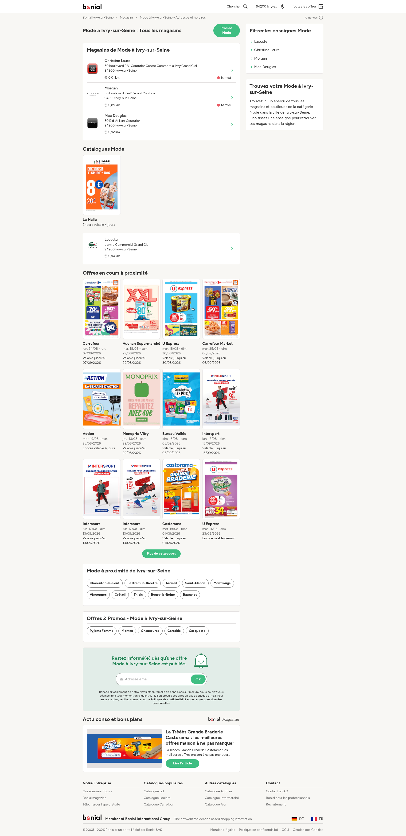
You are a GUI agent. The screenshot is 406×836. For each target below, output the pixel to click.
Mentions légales (222, 830)
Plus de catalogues (161, 554)
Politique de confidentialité (258, 830)
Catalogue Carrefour (159, 804)
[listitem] (102, 191)
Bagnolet (190, 595)
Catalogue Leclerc (157, 798)
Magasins (127, 17)
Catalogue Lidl (154, 791)
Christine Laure (267, 50)
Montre (127, 631)
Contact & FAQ (277, 791)
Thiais (138, 595)
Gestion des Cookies (308, 830)
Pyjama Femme (101, 631)
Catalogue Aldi (215, 804)
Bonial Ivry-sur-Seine (98, 17)
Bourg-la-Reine (163, 595)
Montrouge (222, 583)
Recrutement (276, 804)
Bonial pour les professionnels (288, 798)
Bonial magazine (94, 798)
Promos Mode (226, 30)
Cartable (174, 631)
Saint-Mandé (195, 583)
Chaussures (150, 631)
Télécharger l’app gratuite (101, 804)
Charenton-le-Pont (105, 583)
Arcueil (171, 583)
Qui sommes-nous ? (97, 791)
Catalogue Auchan (218, 791)
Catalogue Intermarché (222, 798)
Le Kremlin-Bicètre (143, 583)
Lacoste (260, 41)
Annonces (311, 17)
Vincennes (98, 595)
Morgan (260, 58)
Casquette (197, 631)
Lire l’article (182, 763)
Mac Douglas (265, 67)
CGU (285, 830)
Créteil (120, 595)
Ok (198, 679)
